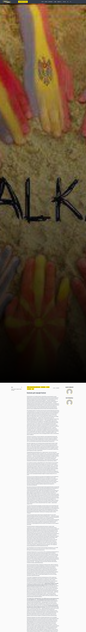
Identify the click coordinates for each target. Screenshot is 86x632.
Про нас (64, 1)
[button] (21, 387)
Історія (47, 387)
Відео (55, 1)
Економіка (43, 387)
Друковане (50, 1)
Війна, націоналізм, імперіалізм (33, 387)
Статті (42, 1)
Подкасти (59, 1)
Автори (46, 1)
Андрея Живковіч (69, 387)
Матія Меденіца (69, 398)
